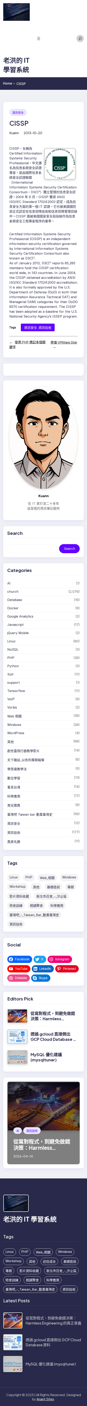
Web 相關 (14, 716)
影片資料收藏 (19, 896)
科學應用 (13, 796)
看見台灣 (13, 787)
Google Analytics (20, 616)
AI (9, 583)
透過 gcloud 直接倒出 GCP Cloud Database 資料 (54, 1039)
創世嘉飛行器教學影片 (23, 751)
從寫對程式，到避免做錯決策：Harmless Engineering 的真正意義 (53, 1018)
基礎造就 (53, 887)
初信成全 (49, 1262)
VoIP (11, 699)
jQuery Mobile (18, 633)
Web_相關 (47, 878)
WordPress (15, 733)
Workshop (17, 886)
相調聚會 (36, 906)
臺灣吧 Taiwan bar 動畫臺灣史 (29, 814)
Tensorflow (16, 691)
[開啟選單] (38, 38)
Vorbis (12, 707)
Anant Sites (45, 1399)
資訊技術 (44, 327)
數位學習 (13, 778)
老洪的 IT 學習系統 (30, 1219)
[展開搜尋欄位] (80, 38)
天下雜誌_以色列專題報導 (25, 760)
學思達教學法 (17, 769)
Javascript (15, 625)
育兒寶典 (13, 805)
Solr (10, 674)
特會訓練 (16, 906)
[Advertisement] (16, 39)
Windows (14, 725)
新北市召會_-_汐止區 (51, 896)
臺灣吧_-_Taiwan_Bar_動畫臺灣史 (34, 915)
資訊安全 (18, 112)
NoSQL (12, 649)
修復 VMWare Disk (64, 342)
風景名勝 (13, 842)
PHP (10, 658)
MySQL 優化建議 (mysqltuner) (46, 1057)
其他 (10, 742)
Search (69, 549)
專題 (70, 887)
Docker (13, 608)
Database (14, 600)
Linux (11, 641)
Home (9, 83)
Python (13, 666)
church (12, 592)
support (13, 683)
